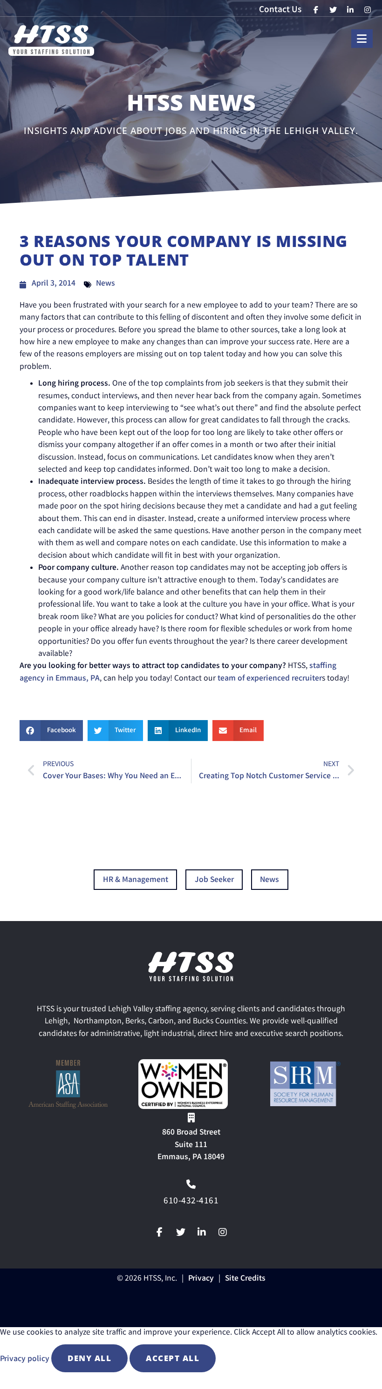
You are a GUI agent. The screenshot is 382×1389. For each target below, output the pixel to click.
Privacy (201, 1279)
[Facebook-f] (159, 1232)
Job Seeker (214, 880)
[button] (51, 730)
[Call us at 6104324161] (191, 1184)
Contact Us (280, 10)
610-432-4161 (191, 1201)
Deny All (89, 1358)
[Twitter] (180, 1232)
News (105, 284)
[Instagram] (222, 1232)
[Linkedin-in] (201, 1232)
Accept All (172, 1358)
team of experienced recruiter (269, 679)
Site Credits (245, 1279)
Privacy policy (25, 1359)
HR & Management (135, 880)
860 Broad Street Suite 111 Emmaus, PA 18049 (191, 1145)
